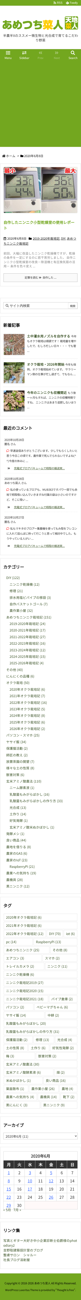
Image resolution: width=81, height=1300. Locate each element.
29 (8, 1205)
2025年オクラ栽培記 (27, 722)
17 (30, 1189)
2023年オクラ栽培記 (27, 709)
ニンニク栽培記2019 (24, 982)
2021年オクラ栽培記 (27, 695)
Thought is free (65, 1290)
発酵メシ (15, 833)
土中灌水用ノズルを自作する (48, 336)
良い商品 (16, 840)
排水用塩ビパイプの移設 (30, 597)
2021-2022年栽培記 (27, 636)
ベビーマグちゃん (52, 1007)
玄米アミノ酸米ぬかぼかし (32, 827)
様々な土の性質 (20, 768)
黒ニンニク (17, 886)
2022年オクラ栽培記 (28, 702)
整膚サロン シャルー (20, 1255)
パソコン (15, 1007)
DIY (63, 238)
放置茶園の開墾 (20, 761)
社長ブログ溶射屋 (16, 1259)
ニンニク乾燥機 (24, 584)
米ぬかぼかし (18, 1080)
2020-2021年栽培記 (27, 630)
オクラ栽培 (17, 682)
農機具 (14, 879)
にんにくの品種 (20, 676)
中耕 (53, 1015)
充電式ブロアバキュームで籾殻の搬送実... (39, 468)
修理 (16, 590)
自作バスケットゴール (29, 604)
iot (70, 933)
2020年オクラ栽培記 (27, 689)
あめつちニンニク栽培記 (28, 617)
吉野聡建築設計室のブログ (23, 1250)
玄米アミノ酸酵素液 (23, 1072)
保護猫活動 (17, 748)
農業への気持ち (21, 873)
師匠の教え (17, 755)
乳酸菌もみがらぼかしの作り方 (36, 800)
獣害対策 (15, 774)
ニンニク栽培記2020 (24, 990)
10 (30, 1180)
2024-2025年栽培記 (27, 656)
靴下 (68, 1096)
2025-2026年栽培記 (27, 663)
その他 (14, 669)
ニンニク (57, 966)
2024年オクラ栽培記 (27, 715)
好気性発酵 (63, 1047)
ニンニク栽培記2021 (24, 998)
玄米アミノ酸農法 (23, 781)
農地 (67, 1088)
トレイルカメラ (20, 966)
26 (51, 1197)
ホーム (10, 156)
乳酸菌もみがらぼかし (29, 794)
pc (11, 941)
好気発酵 (19, 820)
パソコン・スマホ (22, 735)
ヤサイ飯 (16, 741)
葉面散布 (15, 1088)
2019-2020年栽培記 (46, 238)
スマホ (52, 958)
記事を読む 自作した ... (40, 277)
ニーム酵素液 (22, 787)
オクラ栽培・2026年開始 (45, 364)
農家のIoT (16, 860)
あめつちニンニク (22, 950)
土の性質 (15, 1047)
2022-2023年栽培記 (27, 643)
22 (8, 1197)
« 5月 (7, 1209)
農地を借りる (18, 846)
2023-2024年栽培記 (27, 650)
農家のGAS (16, 853)
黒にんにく (16, 1105)
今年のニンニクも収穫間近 (47, 392)
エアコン (15, 958)
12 (51, 1180)
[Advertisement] (40, 104)
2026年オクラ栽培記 (27, 728)
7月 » (17, 1209)
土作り (18, 814)
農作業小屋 (21, 610)
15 (8, 1189)
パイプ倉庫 (62, 998)
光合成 (18, 807)
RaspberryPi (22, 866)
